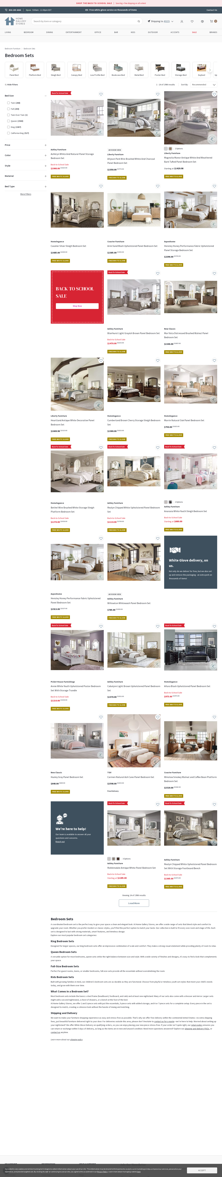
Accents (175, 32)
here (138, 1171)
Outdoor (153, 32)
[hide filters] (12, 84)
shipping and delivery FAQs (197, 1028)
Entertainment (74, 32)
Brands (213, 32)
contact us (55, 1032)
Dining (49, 32)
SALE (194, 32)
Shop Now (77, 306)
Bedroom (29, 32)
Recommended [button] (199, 84)
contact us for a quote (164, 1021)
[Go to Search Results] (138, 21)
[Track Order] (202, 21)
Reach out (60, 841)
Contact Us (212, 10)
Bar (116, 32)
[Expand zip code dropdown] (172, 21)
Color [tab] (8, 155)
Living (8, 32)
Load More (134, 903)
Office (98, 32)
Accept (202, 1170)
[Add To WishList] (101, 94)
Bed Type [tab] (9, 186)
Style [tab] (7, 165)
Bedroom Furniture (12, 48)
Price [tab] (7, 144)
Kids (133, 32)
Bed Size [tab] (9, 95)
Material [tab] (9, 175)
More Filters (25, 194)
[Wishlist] (192, 21)
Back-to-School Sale (60, 164)
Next (210, 70)
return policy (197, 1025)
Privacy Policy (102, 1171)
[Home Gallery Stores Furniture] (15, 21)
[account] (181, 21)
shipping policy (76, 1039)
